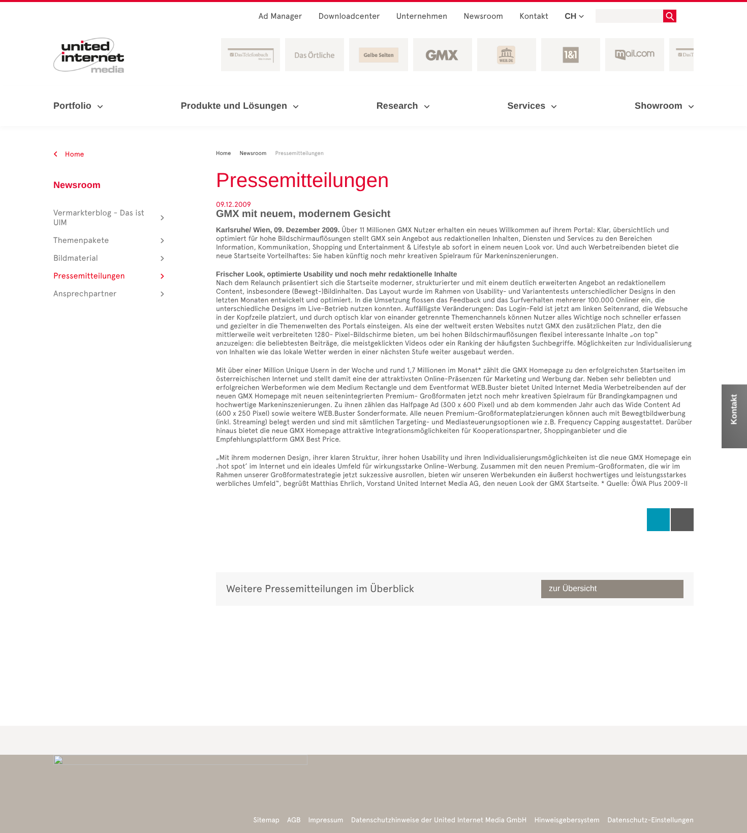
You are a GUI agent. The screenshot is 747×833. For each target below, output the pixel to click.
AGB (294, 820)
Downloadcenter (349, 16)
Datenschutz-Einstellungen (650, 820)
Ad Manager (280, 16)
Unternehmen (422, 16)
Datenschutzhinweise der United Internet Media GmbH (439, 820)
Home (73, 154)
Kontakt (533, 16)
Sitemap (266, 820)
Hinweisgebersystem (567, 820)
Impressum (326, 820)
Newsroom (483, 16)
